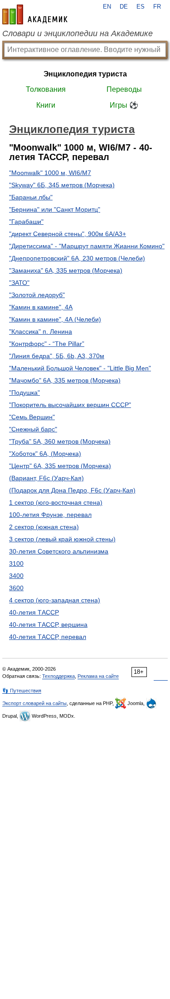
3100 (16, 563)
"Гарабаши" (26, 221)
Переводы (124, 89)
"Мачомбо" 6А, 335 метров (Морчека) (65, 380)
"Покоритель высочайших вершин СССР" (70, 404)
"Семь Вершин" (32, 417)
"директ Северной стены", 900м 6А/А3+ (67, 233)
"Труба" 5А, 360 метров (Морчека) (60, 441)
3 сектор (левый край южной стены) (62, 539)
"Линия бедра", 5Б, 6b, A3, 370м (56, 356)
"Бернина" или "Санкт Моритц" (54, 209)
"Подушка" (24, 392)
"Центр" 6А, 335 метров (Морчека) (60, 465)
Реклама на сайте (98, 676)
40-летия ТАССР (34, 612)
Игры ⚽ (124, 105)
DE (124, 7)
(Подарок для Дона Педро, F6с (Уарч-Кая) (72, 490)
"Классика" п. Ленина (40, 331)
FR (157, 7)
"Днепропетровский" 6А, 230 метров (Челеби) (77, 258)
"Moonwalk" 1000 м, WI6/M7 (50, 172)
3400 (16, 575)
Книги (45, 105)
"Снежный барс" (33, 429)
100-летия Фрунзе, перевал (50, 514)
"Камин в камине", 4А (41, 307)
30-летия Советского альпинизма (58, 551)
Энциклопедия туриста (85, 74)
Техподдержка (58, 676)
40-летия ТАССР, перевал (47, 636)
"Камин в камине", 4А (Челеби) (55, 319)
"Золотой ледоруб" (37, 294)
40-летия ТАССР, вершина (48, 624)
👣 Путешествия (21, 690)
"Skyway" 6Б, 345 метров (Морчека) (62, 185)
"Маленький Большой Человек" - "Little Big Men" (80, 368)
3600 (16, 588)
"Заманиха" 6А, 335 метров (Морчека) (65, 270)
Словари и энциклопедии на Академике (77, 33)
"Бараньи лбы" (31, 197)
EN (107, 7)
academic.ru (35, 14)
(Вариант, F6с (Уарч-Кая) (46, 478)
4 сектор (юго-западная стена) (54, 600)
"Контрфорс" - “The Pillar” (46, 343)
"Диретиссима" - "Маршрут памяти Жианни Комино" (87, 246)
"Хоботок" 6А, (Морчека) (45, 453)
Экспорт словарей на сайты (34, 703)
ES (140, 7)
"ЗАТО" (19, 282)
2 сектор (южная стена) (44, 526)
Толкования (46, 89)
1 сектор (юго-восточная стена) (55, 502)
